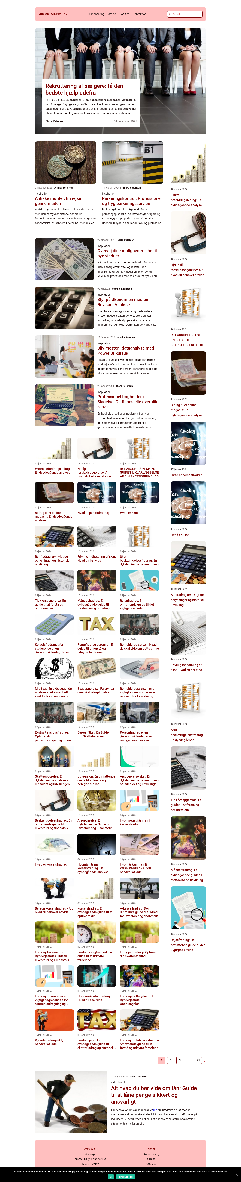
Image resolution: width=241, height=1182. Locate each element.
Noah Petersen (138, 1076)
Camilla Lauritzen (122, 288)
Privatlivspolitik (125, 1177)
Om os (112, 14)
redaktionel (118, 1082)
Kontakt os (139, 14)
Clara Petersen (55, 121)
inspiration (41, 193)
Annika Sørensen (63, 187)
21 (198, 1060)
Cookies (124, 14)
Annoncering (96, 14)
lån (155, 1110)
